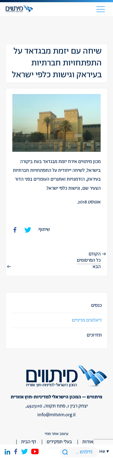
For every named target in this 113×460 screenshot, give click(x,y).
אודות (87, 442)
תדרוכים (94, 335)
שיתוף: (44, 229)
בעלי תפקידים (59, 442)
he (102, 451)
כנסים (96, 305)
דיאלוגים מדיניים (87, 320)
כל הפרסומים (89, 260)
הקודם (95, 254)
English (104, 175)
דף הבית (28, 442)
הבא (97, 266)
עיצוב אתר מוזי (56, 434)
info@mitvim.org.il (56, 415)
